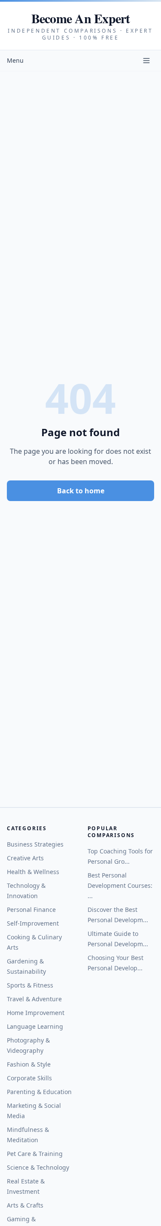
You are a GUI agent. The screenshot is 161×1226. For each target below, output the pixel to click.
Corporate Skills (29, 1078)
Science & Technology (38, 1167)
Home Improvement (35, 1013)
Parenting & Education (39, 1092)
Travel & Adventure (34, 999)
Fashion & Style (29, 1064)
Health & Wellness (33, 872)
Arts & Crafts (25, 1205)
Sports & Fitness (30, 985)
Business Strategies (35, 844)
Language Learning (35, 1026)
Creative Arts (25, 858)
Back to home (80, 490)
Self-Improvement (33, 923)
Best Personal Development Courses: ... (120, 885)
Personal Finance (31, 909)
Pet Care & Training (35, 1154)
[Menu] (146, 60)
